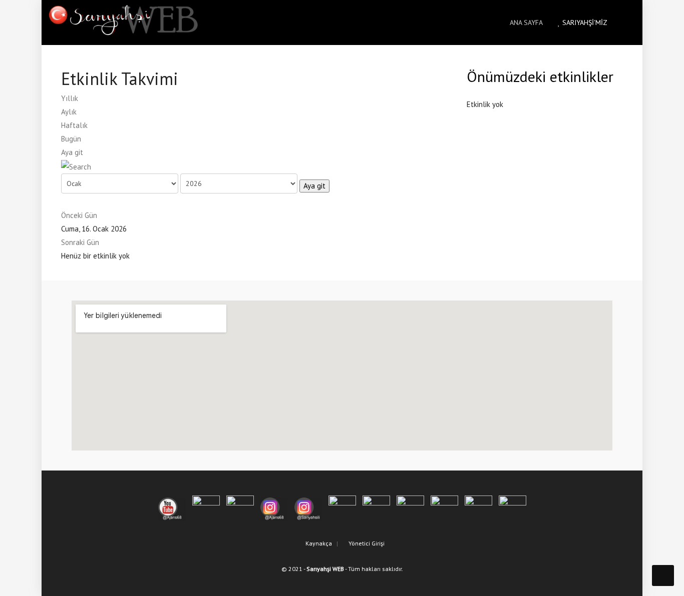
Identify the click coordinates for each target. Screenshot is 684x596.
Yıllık (69, 98)
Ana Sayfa (525, 22)
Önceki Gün (79, 215)
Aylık (69, 111)
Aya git (72, 152)
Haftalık (74, 125)
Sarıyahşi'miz (583, 22)
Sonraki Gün (80, 242)
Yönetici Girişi (366, 543)
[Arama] (76, 165)
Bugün (71, 139)
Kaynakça (318, 543)
